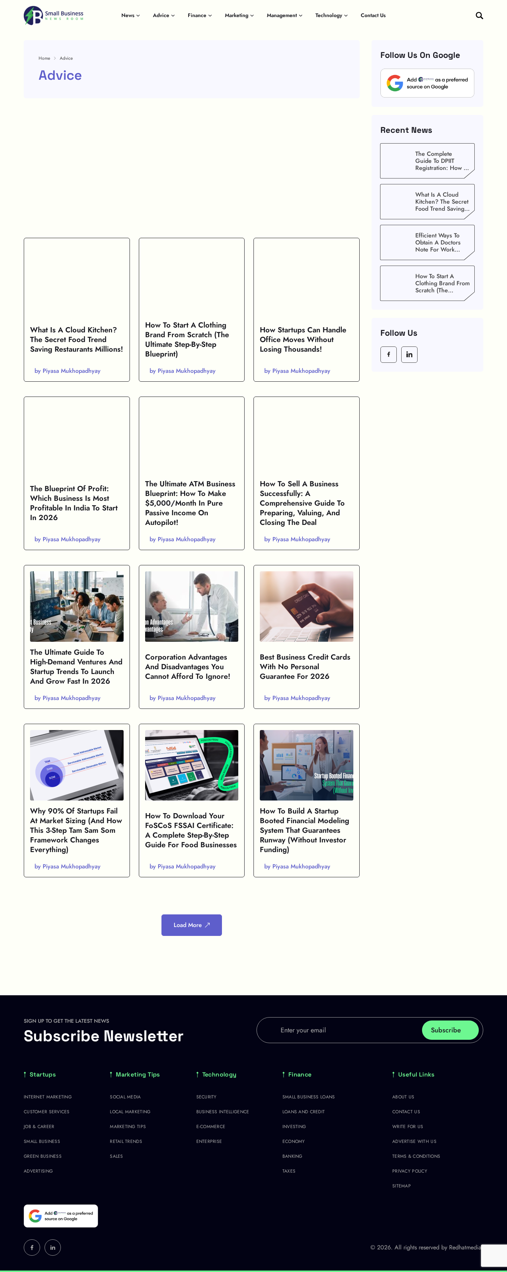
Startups (43, 1074)
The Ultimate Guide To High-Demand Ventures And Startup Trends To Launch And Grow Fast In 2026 (76, 667)
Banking (292, 1156)
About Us (403, 1097)
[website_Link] (388, 354)
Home (44, 58)
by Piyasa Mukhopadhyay (68, 371)
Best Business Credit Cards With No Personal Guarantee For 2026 (305, 667)
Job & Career (39, 1126)
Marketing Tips (138, 1074)
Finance (197, 15)
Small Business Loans (308, 1097)
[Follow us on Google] (427, 83)
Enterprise (209, 1141)
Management (282, 15)
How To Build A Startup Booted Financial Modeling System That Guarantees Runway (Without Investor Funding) (304, 830)
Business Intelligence (222, 1111)
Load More (188, 925)
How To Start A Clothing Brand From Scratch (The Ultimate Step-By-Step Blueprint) (187, 339)
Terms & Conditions (416, 1156)
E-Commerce (211, 1126)
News (127, 15)
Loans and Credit (303, 1111)
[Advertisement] (192, 168)
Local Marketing (130, 1111)
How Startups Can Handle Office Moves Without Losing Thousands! (303, 340)
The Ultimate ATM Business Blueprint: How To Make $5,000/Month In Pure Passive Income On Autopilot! (190, 503)
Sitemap (401, 1186)
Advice (161, 15)
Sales (116, 1156)
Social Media (125, 1097)
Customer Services (47, 1111)
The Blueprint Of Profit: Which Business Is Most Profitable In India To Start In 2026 (74, 503)
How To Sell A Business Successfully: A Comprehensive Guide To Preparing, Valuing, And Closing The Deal (302, 503)
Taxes (288, 1171)
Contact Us (373, 15)
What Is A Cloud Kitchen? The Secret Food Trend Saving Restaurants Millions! (76, 340)
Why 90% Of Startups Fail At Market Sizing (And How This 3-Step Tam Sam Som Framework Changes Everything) (76, 830)
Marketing (236, 15)
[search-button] (479, 15)
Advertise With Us (414, 1141)
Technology (328, 15)
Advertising (38, 1171)
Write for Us (407, 1126)
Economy (293, 1141)
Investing (294, 1126)
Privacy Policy (409, 1171)
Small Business (42, 1141)
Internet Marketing (48, 1097)
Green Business (43, 1156)
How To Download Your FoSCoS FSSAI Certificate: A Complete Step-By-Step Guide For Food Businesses (191, 830)
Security (206, 1097)
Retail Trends (126, 1141)
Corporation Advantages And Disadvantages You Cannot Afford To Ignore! (187, 667)
